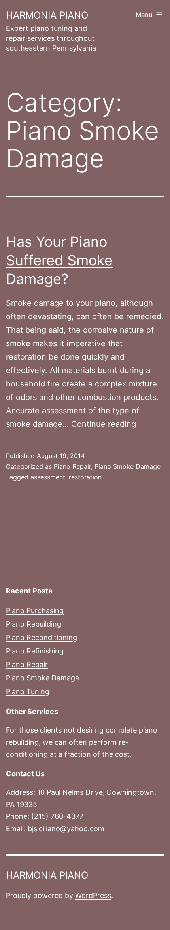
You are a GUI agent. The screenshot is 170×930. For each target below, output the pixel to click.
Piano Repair (72, 466)
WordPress (93, 895)
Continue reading (103, 424)
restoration (85, 477)
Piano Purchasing (35, 610)
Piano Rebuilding (33, 624)
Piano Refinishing (35, 651)
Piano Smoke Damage (127, 466)
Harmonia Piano (47, 15)
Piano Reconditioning (41, 637)
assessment (47, 477)
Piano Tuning (27, 692)
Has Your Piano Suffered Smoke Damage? (59, 260)
